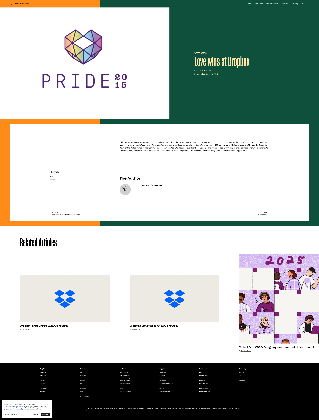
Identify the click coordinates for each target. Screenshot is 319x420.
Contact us (162, 375)
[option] (55, 303)
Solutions (42, 383)
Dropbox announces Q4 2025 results (154, 325)
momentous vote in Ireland (252, 142)
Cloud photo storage (125, 378)
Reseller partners (203, 388)
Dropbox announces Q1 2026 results (44, 325)
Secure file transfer (125, 380)
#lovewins (155, 145)
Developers (202, 380)
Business (82, 378)
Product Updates (84, 396)
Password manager (125, 383)
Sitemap (162, 388)
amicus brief (243, 145)
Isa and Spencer (204, 70)
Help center (163, 372)
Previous (66, 213)
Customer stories (203, 375)
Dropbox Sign (83, 388)
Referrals (201, 386)
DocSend (82, 391)
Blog (200, 372)
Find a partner (203, 394)
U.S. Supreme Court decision (152, 142)
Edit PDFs (122, 388)
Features (42, 380)
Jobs (240, 375)
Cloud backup (123, 386)
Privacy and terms (164, 378)
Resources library (204, 378)
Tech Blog (294, 3)
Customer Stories (272, 3)
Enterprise (82, 380)
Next (262, 213)
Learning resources (165, 391)
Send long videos (124, 375)
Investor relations (243, 378)
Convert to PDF (123, 394)
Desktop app (43, 372)
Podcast (285, 3)
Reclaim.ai (82, 386)
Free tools (42, 394)
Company (200, 52)
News (249, 3)
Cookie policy (163, 380)
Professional (83, 375)
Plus (81, 372)
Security (42, 386)
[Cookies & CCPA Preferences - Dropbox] (27, 409)
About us (241, 372)
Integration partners (204, 391)
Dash (302, 3)
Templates (42, 391)
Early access (43, 388)
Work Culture (258, 3)
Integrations (43, 378)
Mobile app (43, 375)
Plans (81, 394)
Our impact (242, 380)
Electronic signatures (125, 391)
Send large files (124, 372)
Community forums (204, 383)
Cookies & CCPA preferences (167, 383)
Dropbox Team (136, 329)
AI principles (163, 386)
